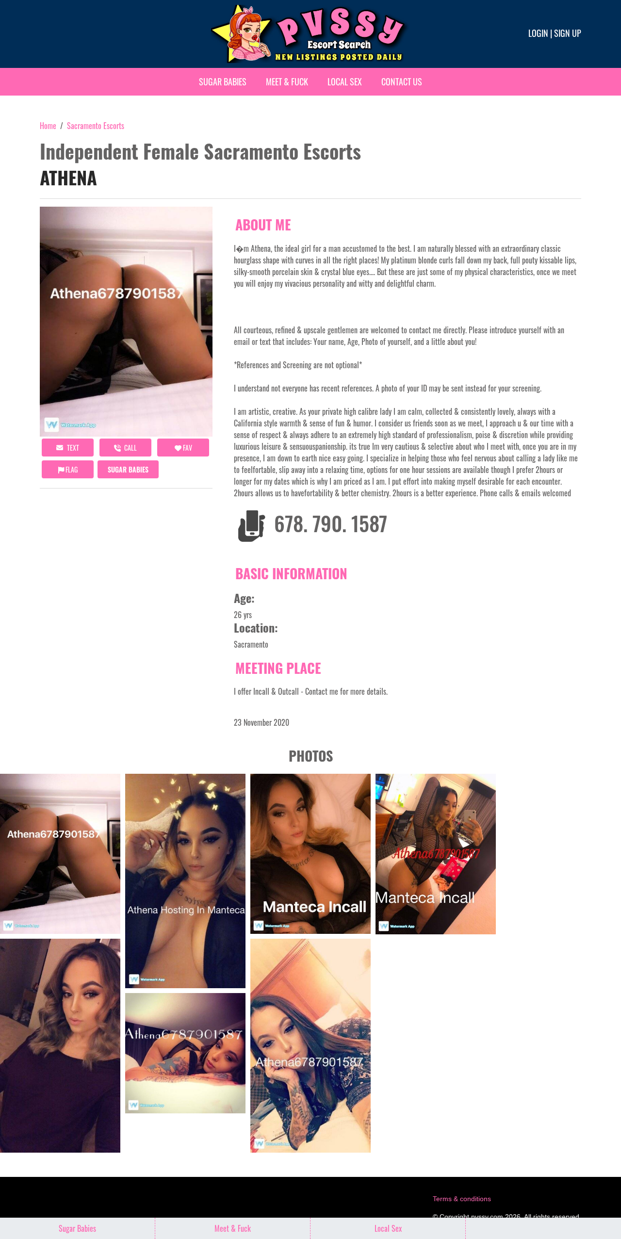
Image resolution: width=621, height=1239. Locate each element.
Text (72, 447)
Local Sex (344, 81)
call (130, 447)
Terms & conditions (462, 1199)
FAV (186, 447)
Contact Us (401, 81)
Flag (71, 469)
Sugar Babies (222, 81)
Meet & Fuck (287, 81)
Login (538, 33)
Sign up (567, 33)
